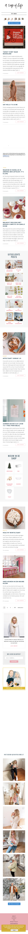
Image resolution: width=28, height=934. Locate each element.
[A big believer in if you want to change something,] (9, 19)
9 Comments (5, 122)
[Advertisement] (14, 135)
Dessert (5, 220)
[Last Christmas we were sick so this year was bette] (12, 19)
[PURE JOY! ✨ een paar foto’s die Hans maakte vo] (5, 19)
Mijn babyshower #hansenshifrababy (9, 323)
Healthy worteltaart (12, 533)
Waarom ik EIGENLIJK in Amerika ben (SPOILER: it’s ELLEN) (13, 171)
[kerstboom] (9, 465)
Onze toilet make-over (18, 284)
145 (15, 608)
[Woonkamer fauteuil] (9, 478)
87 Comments (6, 601)
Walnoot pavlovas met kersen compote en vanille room (14, 224)
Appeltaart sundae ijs (12, 358)
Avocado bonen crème (18, 297)
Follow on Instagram (15, 23)
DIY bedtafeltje (18, 310)
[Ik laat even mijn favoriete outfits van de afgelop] (16, 19)
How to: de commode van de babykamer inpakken (9, 297)
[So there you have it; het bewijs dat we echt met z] (23, 19)
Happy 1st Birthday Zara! (9, 284)
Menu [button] (15, 13)
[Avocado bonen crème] (18, 290)
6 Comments (5, 243)
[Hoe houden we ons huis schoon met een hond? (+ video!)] (9, 264)
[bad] (18, 465)
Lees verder (20, 72)
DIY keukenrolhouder (9, 310)
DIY (3, 579)
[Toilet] (9, 491)
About (14, 916)
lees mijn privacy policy (15, 928)
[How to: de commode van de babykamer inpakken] (9, 290)
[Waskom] (18, 478)
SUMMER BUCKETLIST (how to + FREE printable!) (13, 424)
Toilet (9, 497)
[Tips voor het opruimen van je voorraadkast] (18, 264)
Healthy (5, 530)
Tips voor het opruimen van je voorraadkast (18, 270)
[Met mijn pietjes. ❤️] (19, 19)
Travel (4, 167)
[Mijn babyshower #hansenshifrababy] (9, 317)
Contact (14, 918)
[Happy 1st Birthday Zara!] (9, 277)
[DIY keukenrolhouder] (9, 303)
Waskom (18, 484)
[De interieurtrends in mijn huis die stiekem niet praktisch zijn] (18, 317)
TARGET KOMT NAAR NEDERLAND (10, 53)
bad (18, 471)
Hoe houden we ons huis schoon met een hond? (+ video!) (9, 270)
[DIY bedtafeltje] (18, 303)
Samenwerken (14, 923)
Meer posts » (20, 607)
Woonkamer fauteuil (9, 485)
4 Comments (5, 73)
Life (4, 49)
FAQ (14, 919)
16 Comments (6, 550)
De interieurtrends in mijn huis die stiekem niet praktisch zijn (18, 323)
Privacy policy (14, 921)
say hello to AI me (10, 105)
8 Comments (5, 191)
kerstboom (9, 471)
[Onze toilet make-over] (18, 277)
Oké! (14, 930)
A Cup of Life (14, 6)
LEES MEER (14, 646)
